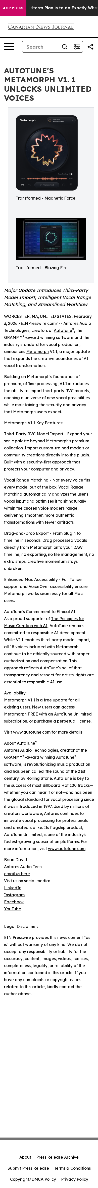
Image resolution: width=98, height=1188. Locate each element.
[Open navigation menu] (9, 47)
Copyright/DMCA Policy (33, 1179)
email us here (17, 873)
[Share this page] (90, 47)
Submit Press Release (28, 1168)
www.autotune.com (32, 732)
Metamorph (37, 351)
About (25, 1157)
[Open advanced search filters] (77, 46)
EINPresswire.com (38, 323)
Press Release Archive (57, 1157)
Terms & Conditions (72, 1168)
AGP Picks (13, 8)
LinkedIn (12, 887)
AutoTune (63, 330)
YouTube (12, 908)
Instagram (14, 894)
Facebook (14, 901)
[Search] (65, 46)
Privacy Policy (74, 1179)
